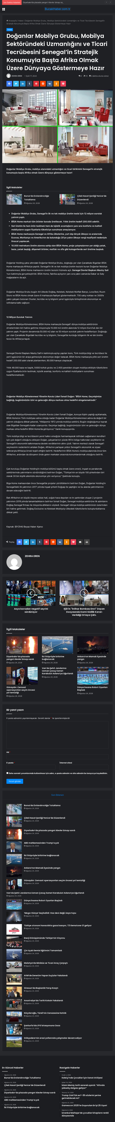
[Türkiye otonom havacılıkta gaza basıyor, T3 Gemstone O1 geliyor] (14, 929)
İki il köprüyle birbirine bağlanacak (53, 658)
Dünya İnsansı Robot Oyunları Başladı (92, 688)
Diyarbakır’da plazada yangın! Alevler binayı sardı (44, 2)
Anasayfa (12, 21)
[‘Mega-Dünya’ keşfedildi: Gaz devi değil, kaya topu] (14, 917)
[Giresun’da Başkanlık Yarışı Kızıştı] (14, 992)
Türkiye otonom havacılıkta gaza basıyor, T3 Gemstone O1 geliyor (58, 925)
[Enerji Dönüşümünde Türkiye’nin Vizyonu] (14, 942)
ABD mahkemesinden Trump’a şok (41, 843)
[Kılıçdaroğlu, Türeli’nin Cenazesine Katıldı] (14, 1017)
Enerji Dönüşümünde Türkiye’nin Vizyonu (44, 938)
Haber (21, 21)
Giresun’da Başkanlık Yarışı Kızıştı (41, 988)
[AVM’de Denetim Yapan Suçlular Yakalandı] (14, 979)
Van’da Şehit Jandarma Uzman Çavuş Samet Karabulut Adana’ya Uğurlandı (57, 671)
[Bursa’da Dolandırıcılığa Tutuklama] (14, 199)
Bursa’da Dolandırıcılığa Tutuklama (42, 805)
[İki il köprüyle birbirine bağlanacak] (57, 645)
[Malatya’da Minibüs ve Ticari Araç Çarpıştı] (14, 967)
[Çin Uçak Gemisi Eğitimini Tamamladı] (14, 954)
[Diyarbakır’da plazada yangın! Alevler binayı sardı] (22, 645)
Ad (8, 752)
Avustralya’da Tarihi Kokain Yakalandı (43, 1000)
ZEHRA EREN (17, 76)
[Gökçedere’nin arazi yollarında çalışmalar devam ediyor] (14, 1042)
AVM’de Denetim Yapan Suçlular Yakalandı (46, 975)
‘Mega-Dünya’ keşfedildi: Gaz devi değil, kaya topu (50, 913)
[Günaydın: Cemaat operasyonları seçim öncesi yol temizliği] (22, 676)
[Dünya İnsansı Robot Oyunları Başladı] (93, 676)
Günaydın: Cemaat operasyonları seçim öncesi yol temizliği (20, 690)
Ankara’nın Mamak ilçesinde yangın (91, 658)
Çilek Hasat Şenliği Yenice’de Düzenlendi (44, 817)
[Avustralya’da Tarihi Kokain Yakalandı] (14, 1004)
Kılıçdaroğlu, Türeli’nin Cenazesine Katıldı (45, 1013)
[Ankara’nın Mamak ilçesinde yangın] (93, 645)
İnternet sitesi (66, 763)
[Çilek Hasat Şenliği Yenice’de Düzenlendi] (67, 199)
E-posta (10, 763)
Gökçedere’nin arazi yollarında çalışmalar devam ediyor (53, 1038)
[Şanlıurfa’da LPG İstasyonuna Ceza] (14, 1029)
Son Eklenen (57, 795)
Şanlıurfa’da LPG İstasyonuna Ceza (42, 1025)
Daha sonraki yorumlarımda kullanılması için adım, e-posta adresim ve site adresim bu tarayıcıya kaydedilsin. (58, 773)
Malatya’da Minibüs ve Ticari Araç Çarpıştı (46, 963)
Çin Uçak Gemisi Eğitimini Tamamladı (43, 950)
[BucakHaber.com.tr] (57, 9)
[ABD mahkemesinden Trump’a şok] (14, 847)
